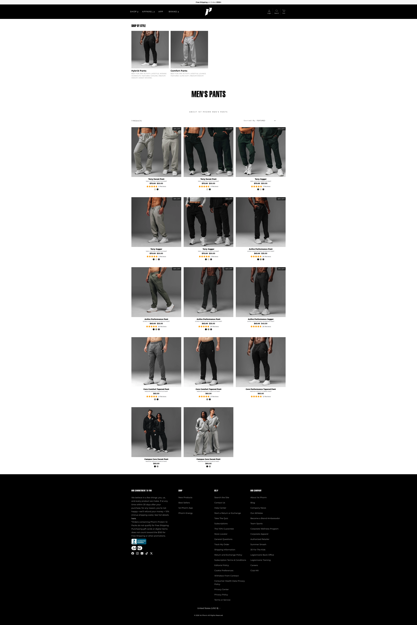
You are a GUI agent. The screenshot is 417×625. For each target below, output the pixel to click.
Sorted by (250, 121)
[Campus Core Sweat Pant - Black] (155, 466)
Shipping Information (224, 549)
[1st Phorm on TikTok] (146, 553)
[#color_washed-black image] (208, 222)
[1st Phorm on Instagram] (137, 553)
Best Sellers (184, 503)
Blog (252, 503)
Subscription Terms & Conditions (230, 560)
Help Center (220, 508)
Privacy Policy (221, 594)
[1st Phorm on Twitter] (151, 553)
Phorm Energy (185, 513)
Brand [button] (173, 11)
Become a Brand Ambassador (265, 518)
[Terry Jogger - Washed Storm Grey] (261, 189)
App (160, 11)
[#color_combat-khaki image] (156, 292)
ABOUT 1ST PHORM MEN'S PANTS (208, 112)
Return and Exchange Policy (228, 555)
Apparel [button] (147, 11)
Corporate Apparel (259, 534)
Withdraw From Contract (226, 576)
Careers (254, 565)
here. (133, 518)
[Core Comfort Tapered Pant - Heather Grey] (155, 399)
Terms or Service (222, 600)
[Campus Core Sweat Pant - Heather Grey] (157, 466)
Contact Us (219, 503)
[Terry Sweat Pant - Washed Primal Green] (157, 189)
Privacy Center (221, 589)
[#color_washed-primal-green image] (208, 152)
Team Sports (256, 523)
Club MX (254, 570)
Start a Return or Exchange (227, 513)
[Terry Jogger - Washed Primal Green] (258, 189)
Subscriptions (221, 523)
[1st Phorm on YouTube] (142, 553)
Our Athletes (256, 513)
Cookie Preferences (223, 570)
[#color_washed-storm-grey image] (156, 152)
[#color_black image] (261, 222)
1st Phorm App (185, 508)
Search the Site (221, 497)
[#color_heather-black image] (208, 362)
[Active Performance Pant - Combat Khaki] (261, 259)
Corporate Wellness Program (264, 529)
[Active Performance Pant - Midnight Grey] (263, 259)
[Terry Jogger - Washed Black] (263, 189)
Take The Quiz (221, 518)
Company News (258, 508)
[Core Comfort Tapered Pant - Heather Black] (157, 399)
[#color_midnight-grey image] (208, 292)
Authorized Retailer (259, 539)
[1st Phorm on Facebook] (132, 553)
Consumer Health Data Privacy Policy (229, 582)
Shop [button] (133, 11)
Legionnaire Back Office (262, 555)
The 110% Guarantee (224, 529)
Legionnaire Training (260, 560)
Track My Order (221, 544)
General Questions (223, 539)
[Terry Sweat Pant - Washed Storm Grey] (155, 189)
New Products (185, 497)
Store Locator (220, 534)
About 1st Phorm (258, 497)
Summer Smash (258, 544)
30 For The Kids (257, 549)
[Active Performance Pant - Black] (258, 259)
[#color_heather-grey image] (156, 362)
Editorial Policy (221, 565)
